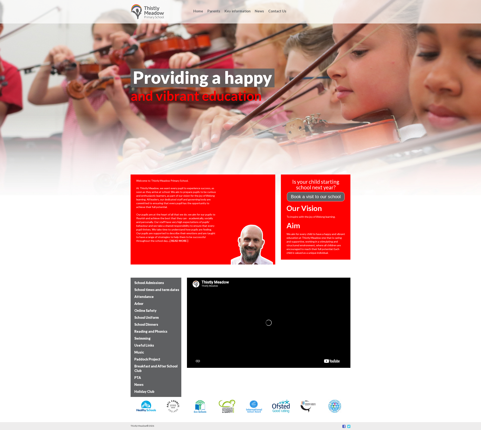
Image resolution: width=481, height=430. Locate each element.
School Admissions (149, 283)
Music (139, 352)
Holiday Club (144, 391)
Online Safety (145, 310)
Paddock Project (147, 359)
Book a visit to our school (316, 196)
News (259, 11)
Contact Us (277, 11)
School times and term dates (156, 290)
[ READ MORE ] (179, 240)
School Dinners (146, 324)
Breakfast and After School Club (156, 368)
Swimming (142, 338)
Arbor (138, 304)
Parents (213, 11)
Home (198, 11)
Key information (237, 11)
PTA (137, 378)
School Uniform (146, 317)
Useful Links (144, 345)
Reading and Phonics (150, 331)
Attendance (144, 297)
